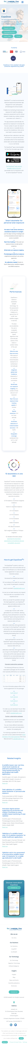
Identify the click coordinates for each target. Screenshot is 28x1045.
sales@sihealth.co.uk (19, 588)
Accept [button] (21, 1038)
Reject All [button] (5, 1042)
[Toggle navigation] (22, 2)
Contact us (14, 887)
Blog (14, 977)
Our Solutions (14, 946)
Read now (5, 783)
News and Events (14, 980)
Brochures (14, 986)
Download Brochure (9, 32)
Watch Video (7, 36)
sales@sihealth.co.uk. (18, 739)
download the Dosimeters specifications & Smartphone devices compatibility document (14, 541)
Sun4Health (14, 952)
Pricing (18, 36)
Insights (14, 974)
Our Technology (14, 960)
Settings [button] (25, 1042)
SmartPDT (14, 949)
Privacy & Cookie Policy (16, 1042)
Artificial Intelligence (14, 966)
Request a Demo (8, 28)
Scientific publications (14, 983)
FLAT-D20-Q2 (14, 705)
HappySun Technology (14, 963)
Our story (14, 938)
